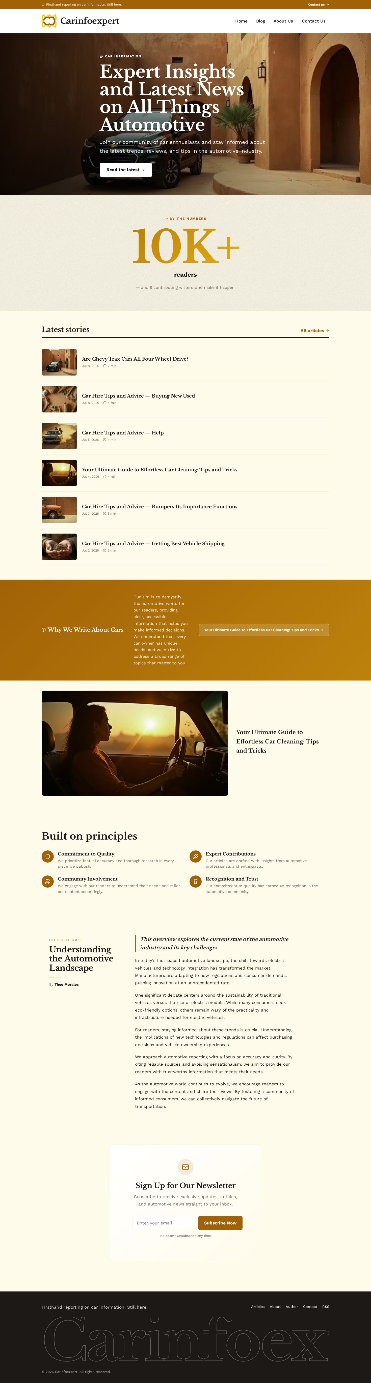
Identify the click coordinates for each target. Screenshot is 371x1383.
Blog (260, 21)
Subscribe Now (220, 1222)
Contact (310, 1307)
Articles (258, 1307)
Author (292, 1307)
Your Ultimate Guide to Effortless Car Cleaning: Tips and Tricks (261, 630)
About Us (283, 21)
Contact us (316, 4)
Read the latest (123, 169)
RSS (325, 1307)
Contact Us (314, 21)
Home (241, 21)
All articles (312, 330)
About (275, 1307)
